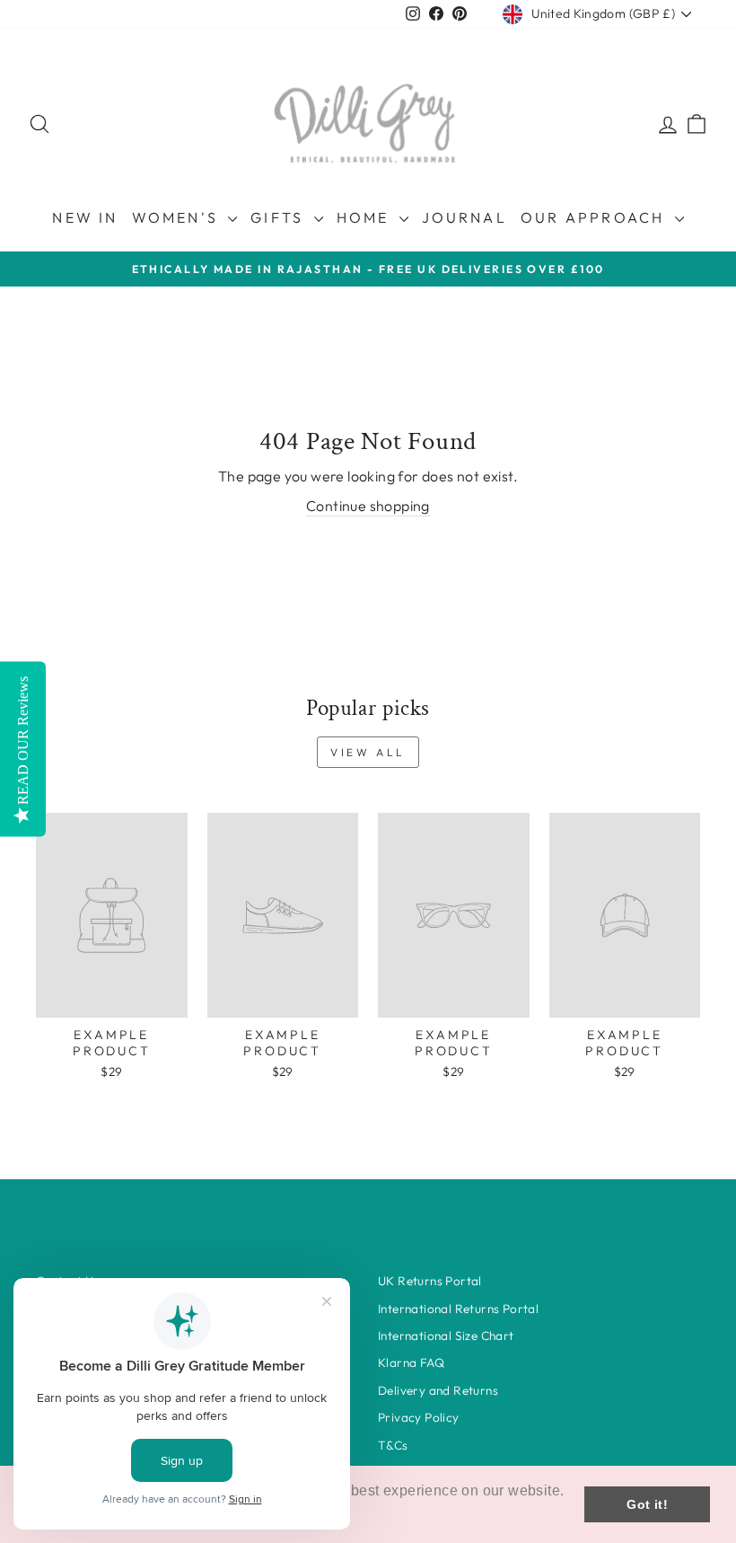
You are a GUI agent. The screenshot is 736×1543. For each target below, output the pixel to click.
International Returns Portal (458, 1309)
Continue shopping (368, 506)
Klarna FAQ (411, 1362)
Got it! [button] (647, 1504)
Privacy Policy (419, 1417)
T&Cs (393, 1445)
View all (368, 752)
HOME (366, 217)
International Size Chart (446, 1335)
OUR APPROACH (595, 217)
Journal (464, 217)
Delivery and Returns (438, 1390)
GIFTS (279, 217)
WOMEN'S (178, 217)
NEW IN (85, 217)
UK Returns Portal (430, 1281)
